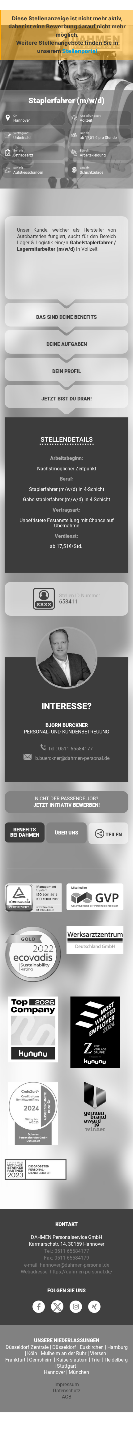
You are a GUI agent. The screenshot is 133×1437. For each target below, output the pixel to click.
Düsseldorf (64, 1347)
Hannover (54, 1372)
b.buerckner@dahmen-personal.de (72, 758)
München (79, 1372)
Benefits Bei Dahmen (24, 832)
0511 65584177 (75, 749)
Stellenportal (79, 51)
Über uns (66, 833)
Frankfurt (15, 1360)
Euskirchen (92, 1347)
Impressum (66, 1384)
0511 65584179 (71, 1258)
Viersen (98, 1353)
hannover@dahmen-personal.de (74, 1265)
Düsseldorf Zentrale (27, 1347)
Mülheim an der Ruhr (63, 1353)
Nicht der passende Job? (66, 802)
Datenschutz (66, 1391)
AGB (66, 1397)
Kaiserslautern (72, 1360)
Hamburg (117, 1347)
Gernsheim (41, 1360)
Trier (96, 1360)
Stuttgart (66, 1366)
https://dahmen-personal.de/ (81, 1272)
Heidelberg (116, 1360)
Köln (32, 1353)
